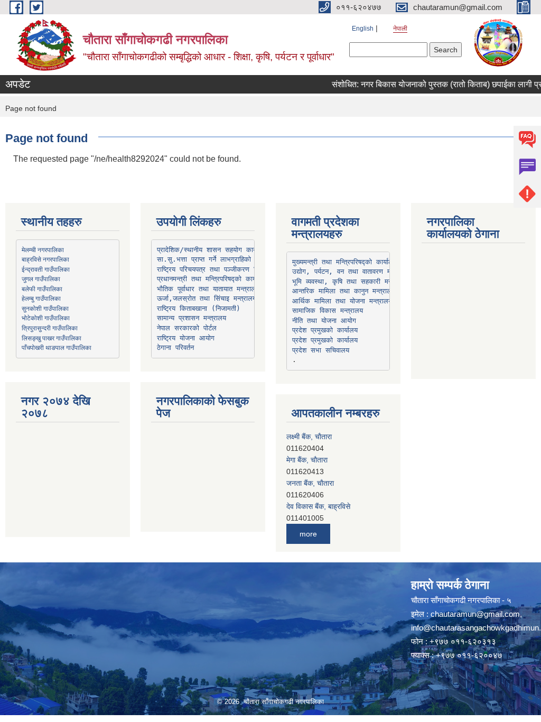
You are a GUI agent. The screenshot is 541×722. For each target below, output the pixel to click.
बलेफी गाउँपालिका (42, 288)
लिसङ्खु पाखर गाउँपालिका (51, 338)
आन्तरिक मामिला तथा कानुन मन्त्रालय (343, 291)
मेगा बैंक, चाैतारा (307, 460)
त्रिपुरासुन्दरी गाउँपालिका (50, 327)
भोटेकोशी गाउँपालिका (46, 317)
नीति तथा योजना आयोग (324, 321)
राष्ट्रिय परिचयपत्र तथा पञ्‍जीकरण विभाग (212, 269)
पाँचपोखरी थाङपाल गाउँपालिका (56, 347)
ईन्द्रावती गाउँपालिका (46, 269)
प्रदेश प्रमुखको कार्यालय (325, 330)
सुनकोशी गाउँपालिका (45, 308)
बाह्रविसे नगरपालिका (45, 259)
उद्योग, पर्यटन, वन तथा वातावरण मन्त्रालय (351, 271)
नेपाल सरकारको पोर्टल (187, 328)
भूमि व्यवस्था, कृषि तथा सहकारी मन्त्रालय (349, 281)
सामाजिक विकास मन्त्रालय (327, 310)
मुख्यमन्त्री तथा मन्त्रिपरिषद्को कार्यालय (344, 262)
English (363, 28)
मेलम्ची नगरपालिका (43, 249)
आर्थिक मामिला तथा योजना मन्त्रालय (342, 301)
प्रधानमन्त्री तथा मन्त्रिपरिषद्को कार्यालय (211, 279)
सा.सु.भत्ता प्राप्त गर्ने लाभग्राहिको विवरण (213, 259)
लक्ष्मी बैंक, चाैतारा (309, 436)
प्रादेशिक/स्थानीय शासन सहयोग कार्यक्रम (213, 250)
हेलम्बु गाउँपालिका (41, 298)
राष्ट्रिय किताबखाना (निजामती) (198, 308)
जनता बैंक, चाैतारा (310, 483)
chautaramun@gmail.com (475, 613)
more (308, 534)
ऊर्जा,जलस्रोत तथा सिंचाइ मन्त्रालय (206, 298)
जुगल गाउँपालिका (41, 278)
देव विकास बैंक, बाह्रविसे (318, 506)
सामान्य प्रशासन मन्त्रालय (191, 318)
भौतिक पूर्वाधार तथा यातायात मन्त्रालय (208, 289)
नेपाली (400, 28)
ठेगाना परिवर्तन (175, 347)
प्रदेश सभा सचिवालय (320, 350)
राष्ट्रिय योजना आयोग (185, 338)
